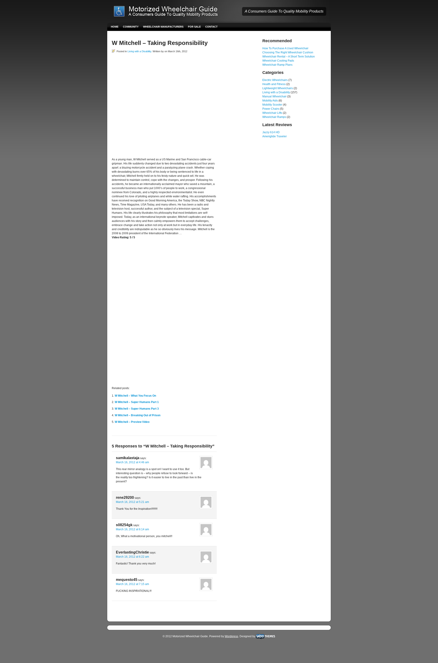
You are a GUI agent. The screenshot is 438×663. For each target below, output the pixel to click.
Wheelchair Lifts (272, 112)
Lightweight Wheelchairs (277, 88)
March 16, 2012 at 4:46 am (132, 462)
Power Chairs (270, 108)
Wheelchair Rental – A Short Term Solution (288, 56)
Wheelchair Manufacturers (163, 26)
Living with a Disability (139, 51)
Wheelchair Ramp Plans (277, 64)
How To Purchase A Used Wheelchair (285, 48)
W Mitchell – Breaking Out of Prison (137, 415)
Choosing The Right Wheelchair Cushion (287, 52)
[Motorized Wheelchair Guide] (169, 12)
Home (114, 26)
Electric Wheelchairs (275, 80)
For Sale (194, 26)
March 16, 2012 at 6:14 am (132, 529)
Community (130, 26)
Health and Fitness (274, 84)
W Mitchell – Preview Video (132, 422)
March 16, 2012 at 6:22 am (132, 556)
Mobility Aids (270, 100)
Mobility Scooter (272, 104)
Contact (211, 26)
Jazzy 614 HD (271, 132)
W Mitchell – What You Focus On (135, 395)
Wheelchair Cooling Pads (278, 60)
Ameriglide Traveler (274, 136)
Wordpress (231, 636)
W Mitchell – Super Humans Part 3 (137, 408)
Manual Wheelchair (274, 96)
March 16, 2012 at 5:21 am (132, 502)
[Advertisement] (165, 63)
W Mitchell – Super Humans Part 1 (137, 402)
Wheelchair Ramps (274, 117)
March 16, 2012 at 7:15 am (132, 584)
